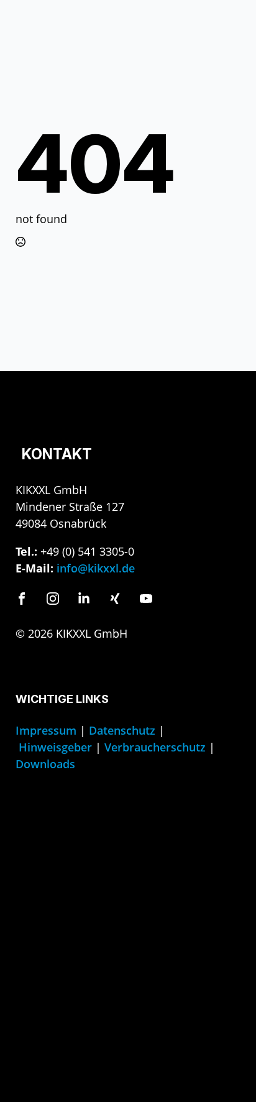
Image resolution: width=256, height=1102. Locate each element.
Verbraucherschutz (155, 747)
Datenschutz (122, 730)
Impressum (46, 730)
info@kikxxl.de (96, 568)
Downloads (45, 763)
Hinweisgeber (55, 747)
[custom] (22, 598)
